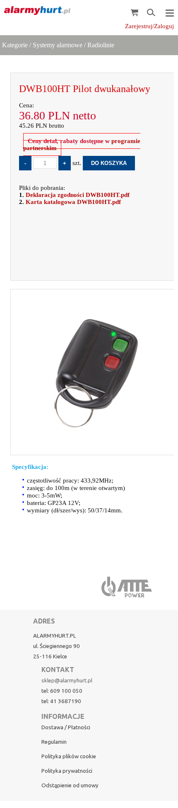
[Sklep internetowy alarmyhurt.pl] (35, 10)
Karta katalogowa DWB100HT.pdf (73, 202)
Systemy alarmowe (57, 45)
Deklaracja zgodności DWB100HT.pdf (78, 195)
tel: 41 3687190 (61, 701)
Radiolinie (100, 45)
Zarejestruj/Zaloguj (149, 26)
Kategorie (15, 45)
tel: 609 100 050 (61, 691)
